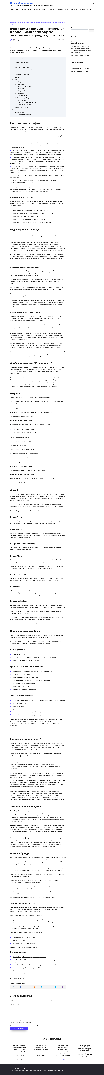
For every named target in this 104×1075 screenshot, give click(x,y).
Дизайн (17, 79)
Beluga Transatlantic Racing (25, 86)
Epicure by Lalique (22, 95)
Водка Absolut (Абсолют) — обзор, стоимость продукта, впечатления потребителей (36, 965)
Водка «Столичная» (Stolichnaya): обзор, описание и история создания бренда (19, 1048)
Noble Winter (21, 84)
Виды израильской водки (22, 67)
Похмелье (74, 9)
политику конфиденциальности (23, 1022)
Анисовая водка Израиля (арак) (26, 69)
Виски (24, 9)
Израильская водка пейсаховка (26, 72)
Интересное (36, 14)
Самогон (89, 9)
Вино (18, 9)
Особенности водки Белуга (22, 98)
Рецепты (82, 9)
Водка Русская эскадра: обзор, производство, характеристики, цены (62, 1048)
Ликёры (52, 9)
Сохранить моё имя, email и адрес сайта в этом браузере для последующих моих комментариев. (34, 1025)
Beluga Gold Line (22, 91)
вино (82, 68)
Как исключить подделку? (22, 107)
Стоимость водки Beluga (24, 65)
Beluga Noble (21, 82)
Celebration (21, 93)
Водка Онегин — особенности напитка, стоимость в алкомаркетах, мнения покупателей (37, 973)
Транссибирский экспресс (25, 104)
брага (73, 68)
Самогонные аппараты (18, 14)
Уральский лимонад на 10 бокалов (27, 102)
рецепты (80, 71)
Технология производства (22, 109)
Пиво (66, 9)
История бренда (19, 112)
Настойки (60, 9)
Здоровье (37, 9)
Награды (17, 77)
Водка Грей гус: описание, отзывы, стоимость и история (41, 1047)
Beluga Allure (21, 88)
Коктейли (45, 9)
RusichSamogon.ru (21, 3)
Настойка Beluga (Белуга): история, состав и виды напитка (29, 957)
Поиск (73, 28)
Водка (30, 9)
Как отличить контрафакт (22, 62)
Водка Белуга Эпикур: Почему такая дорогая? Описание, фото (30, 968)
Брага (12, 9)
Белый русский (22, 100)
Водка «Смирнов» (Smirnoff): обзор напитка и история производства (84, 1047)
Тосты (29, 14)
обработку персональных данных (51, 1020)
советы (87, 71)
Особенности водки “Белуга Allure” (24, 74)
